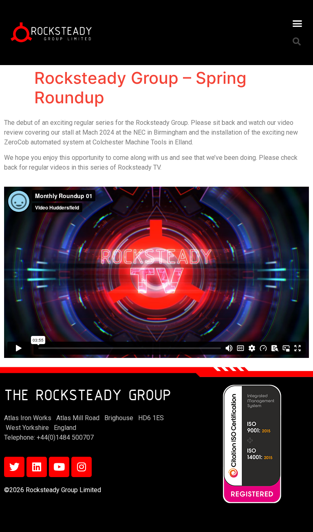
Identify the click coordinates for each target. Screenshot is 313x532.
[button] (297, 23)
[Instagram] (81, 467)
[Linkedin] (36, 467)
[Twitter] (14, 467)
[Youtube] (59, 467)
